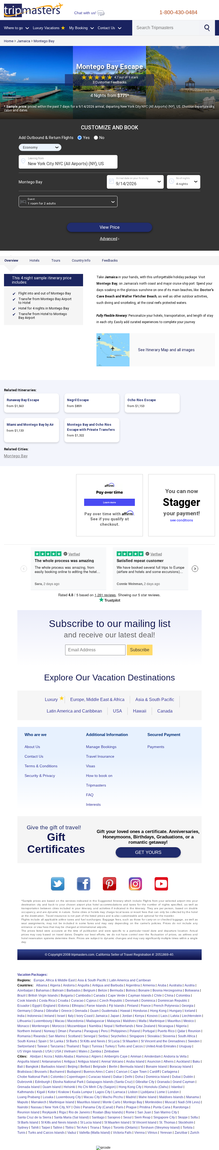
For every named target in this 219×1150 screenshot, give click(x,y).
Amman (136, 1056)
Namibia (95, 1026)
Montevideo (153, 1102)
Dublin (188, 1077)
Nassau (36, 1107)
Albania (41, 985)
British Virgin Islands (43, 995)
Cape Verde (116, 995)
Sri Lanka (56, 1041)
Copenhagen (76, 1077)
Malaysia (113, 1021)
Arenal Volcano (112, 1061)
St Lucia (114, 1041)
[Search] (206, 27)
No (101, 137)
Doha (139, 1077)
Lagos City (103, 1092)
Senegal (89, 1036)
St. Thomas (167, 1122)
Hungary (175, 1011)
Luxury (52, 699)
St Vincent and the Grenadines (163, 1041)
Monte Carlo (111, 1102)
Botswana (192, 990)
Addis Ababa (64, 1056)
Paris (119, 1107)
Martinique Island (61, 1102)
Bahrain (58, 990)
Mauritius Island (88, 1102)
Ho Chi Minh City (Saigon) (97, 1087)
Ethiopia (78, 1006)
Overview (11, 260)
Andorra (69, 985)
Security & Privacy (40, 775)
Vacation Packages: (32, 975)
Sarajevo (113, 1117)
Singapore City (164, 1117)
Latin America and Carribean (130, 980)
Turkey (110, 1046)
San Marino (56, 1036)
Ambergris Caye (116, 1056)
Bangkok (32, 1066)
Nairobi (22, 1107)
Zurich (194, 1132)
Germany (24, 1011)
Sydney (22, 1127)
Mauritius (174, 1021)
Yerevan (166, 1132)
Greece (66, 1011)
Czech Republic (111, 1000)
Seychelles (119, 1036)
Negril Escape (78, 400)
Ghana (38, 1011)
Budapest (74, 1072)
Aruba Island (135, 1061)
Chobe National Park (32, 1077)
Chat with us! (85, 13)
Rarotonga (181, 1107)
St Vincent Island (144, 1122)
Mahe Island (148, 1097)
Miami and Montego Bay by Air (30, 425)
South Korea (26, 1041)
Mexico (188, 1021)
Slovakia (153, 1036)
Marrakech (38, 1102)
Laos (164, 1016)
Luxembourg (43, 1021)
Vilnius (152, 1132)
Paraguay (91, 1031)
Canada (165, 711)
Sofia (194, 1117)
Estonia (63, 1006)
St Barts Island (27, 1122)
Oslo (76, 1107)
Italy (71, 1016)
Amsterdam (152, 1056)
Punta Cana (161, 1107)
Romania (24, 1036)
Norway (49, 1031)
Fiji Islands (116, 1006)
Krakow (63, 1092)
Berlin (113, 1066)
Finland (132, 1006)
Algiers (96, 1056)
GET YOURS (148, 852)
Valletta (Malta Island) (94, 1132)
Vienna (139, 1132)
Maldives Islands (171, 1097)
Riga (62, 1112)
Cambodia (83, 995)
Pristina (144, 1107)
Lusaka (48, 1097)
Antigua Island (88, 1061)
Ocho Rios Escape (141, 400)
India (21, 1016)
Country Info (81, 260)
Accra (48, 1056)
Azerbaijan (25, 990)
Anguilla (83, 985)
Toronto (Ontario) (125, 1127)
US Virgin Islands (29, 1051)
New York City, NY (58, 1107)
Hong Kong (158, 1011)
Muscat (170, 1102)
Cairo (109, 1072)
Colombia (183, 995)
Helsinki (69, 1087)
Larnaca (119, 1092)
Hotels (35, 260)
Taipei (45, 1127)
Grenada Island (28, 1087)
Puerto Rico (166, 1031)
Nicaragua (165, 1026)
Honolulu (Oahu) (156, 1087)
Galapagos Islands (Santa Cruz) (109, 1082)
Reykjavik (49, 1112)
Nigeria (181, 1026)
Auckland (183, 1061)
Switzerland (25, 1046)
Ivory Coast (84, 1016)
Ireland (49, 1016)
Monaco (23, 1026)
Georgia (187, 1006)
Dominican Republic (172, 1000)
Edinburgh (42, 1082)
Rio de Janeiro (79, 1112)
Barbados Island (53, 1066)
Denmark (132, 1000)
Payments (155, 747)
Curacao (77, 1000)
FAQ (89, 795)
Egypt (36, 1006)
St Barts (71, 1041)
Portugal (149, 1031)
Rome (130, 1112)
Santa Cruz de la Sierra (34, 1117)
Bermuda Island (131, 1066)
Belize (102, 990)
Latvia (174, 1016)
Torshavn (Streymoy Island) (160, 1127)
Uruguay (185, 1046)
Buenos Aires (93, 1072)
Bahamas (43, 990)
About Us (32, 747)
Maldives (129, 1021)
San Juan (144, 1112)
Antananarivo (51, 1061)
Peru (104, 1031)
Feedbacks (110, 260)
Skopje (183, 1117)
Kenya (139, 1016)
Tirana (94, 1127)
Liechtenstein (191, 1016)
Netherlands (124, 1026)
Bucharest (57, 1072)
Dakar (117, 1077)
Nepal (108, 1026)
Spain (42, 1041)
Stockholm (185, 1122)
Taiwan (42, 1046)
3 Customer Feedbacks (110, 82)
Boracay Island (180, 1066)
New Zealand (145, 1026)
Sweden (194, 1041)
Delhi (128, 1077)
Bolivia (131, 990)
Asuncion (154, 1061)
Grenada (81, 1011)
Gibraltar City (144, 1082)
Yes (86, 137)
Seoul (127, 1117)
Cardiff (154, 1072)
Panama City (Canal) (98, 1107)
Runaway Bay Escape (23, 400)
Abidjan (35, 1056)
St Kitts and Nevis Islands (59, 1122)
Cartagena (169, 1072)
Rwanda (39, 1036)
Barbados (74, 990)
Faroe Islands (96, 1006)
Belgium (89, 990)
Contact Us (34, 756)
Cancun (122, 1072)
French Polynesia (166, 1006)
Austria (190, 985)
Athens (168, 1061)
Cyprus (91, 1000)
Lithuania (24, 1021)
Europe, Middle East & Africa (97, 699)
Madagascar (95, 1021)
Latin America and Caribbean (74, 711)
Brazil (21, 995)
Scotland (74, 1036)
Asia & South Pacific (154, 699)
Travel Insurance (100, 756)
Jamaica (23, 41)
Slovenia (168, 1036)
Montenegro (40, 1026)
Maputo (22, 1102)
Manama (192, 1097)
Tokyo (106, 1127)
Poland (135, 1031)
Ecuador (23, 1006)
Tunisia (97, 1046)
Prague (131, 1107)
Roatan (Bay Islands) (108, 1112)
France (146, 1006)
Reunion (194, 1031)
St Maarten (130, 1041)
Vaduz (71, 1132)
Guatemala (109, 1011)
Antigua (69, 1061)
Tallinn (57, 1127)
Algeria (55, 985)
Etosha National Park (68, 1082)
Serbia (103, 1036)
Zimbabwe (111, 1051)
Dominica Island (157, 1077)
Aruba (162, 985)
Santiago (98, 1117)
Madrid (131, 1097)
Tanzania (57, 1046)
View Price (110, 227)
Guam (94, 1011)
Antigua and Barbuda (107, 985)
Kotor (52, 1092)
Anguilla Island (28, 1061)
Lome (161, 1092)
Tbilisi (69, 1127)
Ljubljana (147, 1092)
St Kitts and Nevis (92, 1041)
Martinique (157, 1021)
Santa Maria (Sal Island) (71, 1117)
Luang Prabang (28, 1097)
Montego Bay (44, 41)
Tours (55, 260)
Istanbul (177, 1087)
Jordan (127, 1016)
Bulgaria (67, 995)
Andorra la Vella (175, 1056)
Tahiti (35, 1127)
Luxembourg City (68, 1097)
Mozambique (76, 1026)
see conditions (181, 520)
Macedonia (75, 1021)
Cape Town (138, 1072)
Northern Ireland (29, 1031)
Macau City (92, 1097)
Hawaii (139, 711)
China (169, 995)
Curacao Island (99, 1077)
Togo (85, 1046)
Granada (163, 1082)
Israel (61, 1016)
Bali (20, 1066)
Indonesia (34, 1016)
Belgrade (99, 1066)
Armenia (149, 985)
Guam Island (51, 1087)
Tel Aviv (81, 1127)
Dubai (176, 1077)
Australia (175, 985)
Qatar (181, 1031)
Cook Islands (26, 1000)
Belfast (85, 1066)
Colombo (57, 1077)
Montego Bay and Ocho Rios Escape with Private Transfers (91, 427)
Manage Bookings (101, 747)
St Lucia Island (90, 1122)
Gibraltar (52, 1011)
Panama (75, 1031)
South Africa (186, 1036)
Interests (93, 804)
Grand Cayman (184, 1082)
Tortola (188, 1127)
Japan (114, 1016)
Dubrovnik (24, 1082)
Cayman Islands (139, 995)
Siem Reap (142, 1117)
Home (8, 41)
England (49, 1006)
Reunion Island (28, 1112)
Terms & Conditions (41, 766)
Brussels (40, 1072)
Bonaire (144, 990)
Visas (90, 766)
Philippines (119, 1031)
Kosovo (152, 1016)
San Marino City (165, 1112)
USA (117, 711)
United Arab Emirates (161, 1046)
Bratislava (24, 1072)
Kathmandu (25, 1092)
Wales (83, 1051)
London (173, 1092)
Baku (196, 1061)
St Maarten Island (117, 1122)
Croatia (63, 1000)
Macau (60, 1021)
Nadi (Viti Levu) (189, 1102)
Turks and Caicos (130, 1046)
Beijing (73, 1066)
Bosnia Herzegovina (167, 990)
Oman (62, 1031)
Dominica (148, 1000)
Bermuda (116, 990)
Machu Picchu (113, 1097)
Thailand (72, 1046)
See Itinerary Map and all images (166, 350)
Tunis (21, 1132)
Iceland (190, 1011)
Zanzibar (181, 1132)
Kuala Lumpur (82, 1092)
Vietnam (70, 1051)
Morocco (58, 1026)
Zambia (95, 1051)
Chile (158, 995)
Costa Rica (47, 1000)
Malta (143, 1021)
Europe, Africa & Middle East (54, 980)
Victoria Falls (122, 1132)
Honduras (140, 1011)
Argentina (133, 985)
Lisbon (133, 1092)
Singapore (136, 1036)
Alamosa (82, 1056)
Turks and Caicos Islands (46, 1132)
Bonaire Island (156, 1066)
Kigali (41, 1092)
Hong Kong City (130, 1087)
